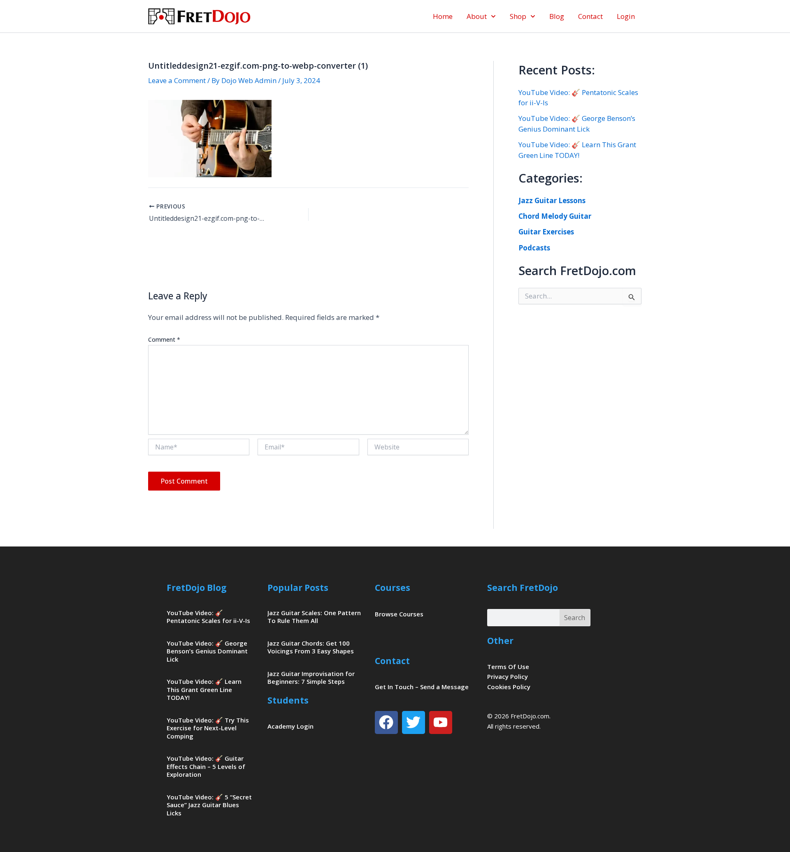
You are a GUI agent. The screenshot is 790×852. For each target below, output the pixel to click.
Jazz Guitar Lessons (552, 200)
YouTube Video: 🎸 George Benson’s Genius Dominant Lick (207, 651)
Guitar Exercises (546, 231)
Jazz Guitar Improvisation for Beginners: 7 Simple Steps (311, 677)
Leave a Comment (177, 80)
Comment (164, 339)
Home (443, 16)
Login (626, 16)
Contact (590, 16)
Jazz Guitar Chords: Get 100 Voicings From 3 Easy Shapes (310, 647)
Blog (556, 16)
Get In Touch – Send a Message (422, 687)
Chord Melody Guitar (554, 216)
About (477, 16)
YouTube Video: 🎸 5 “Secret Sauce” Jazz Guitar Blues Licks (209, 805)
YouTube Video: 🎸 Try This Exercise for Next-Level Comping (208, 728)
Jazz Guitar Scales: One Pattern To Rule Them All (314, 617)
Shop (518, 16)
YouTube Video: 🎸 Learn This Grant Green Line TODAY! (204, 689)
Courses (392, 587)
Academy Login (290, 726)
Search (574, 617)
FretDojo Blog (197, 587)
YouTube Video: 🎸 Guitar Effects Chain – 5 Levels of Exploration (206, 766)
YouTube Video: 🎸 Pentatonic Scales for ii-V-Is (208, 617)
